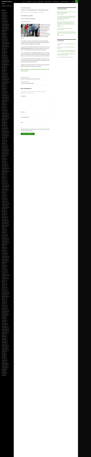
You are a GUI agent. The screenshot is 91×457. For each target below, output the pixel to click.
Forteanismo (28, 1)
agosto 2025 (4, 30)
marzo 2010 (4, 305)
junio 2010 (3, 300)
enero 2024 (4, 58)
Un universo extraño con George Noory (64, 28)
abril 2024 (3, 54)
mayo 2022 (4, 88)
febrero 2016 (4, 199)
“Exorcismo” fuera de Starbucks (27, 82)
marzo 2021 (4, 109)
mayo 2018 (4, 159)
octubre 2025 (4, 27)
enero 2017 (4, 183)
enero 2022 (4, 94)
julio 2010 (3, 299)
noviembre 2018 (4, 150)
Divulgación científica (64, 1)
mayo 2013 (4, 248)
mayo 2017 (4, 177)
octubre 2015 (4, 205)
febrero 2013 (4, 253)
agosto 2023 (4, 65)
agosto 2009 (4, 315)
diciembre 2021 (4, 95)
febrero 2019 (4, 146)
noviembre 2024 (4, 43)
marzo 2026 (4, 19)
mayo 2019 (4, 141)
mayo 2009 (4, 320)
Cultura (34, 1)
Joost (58, 57)
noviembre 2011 (4, 275)
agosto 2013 (4, 244)
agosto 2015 (4, 208)
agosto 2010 (4, 297)
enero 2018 (4, 165)
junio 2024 (3, 51)
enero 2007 (4, 361)
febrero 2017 (4, 181)
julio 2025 (3, 31)
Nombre (23, 112)
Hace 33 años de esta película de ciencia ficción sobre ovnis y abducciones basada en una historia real (66, 33)
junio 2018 (3, 158)
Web (22, 122)
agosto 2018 (4, 155)
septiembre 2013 (5, 242)
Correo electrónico (25, 117)
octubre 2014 (4, 223)
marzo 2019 (4, 144)
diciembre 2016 (4, 184)
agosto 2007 (4, 351)
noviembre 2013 (4, 239)
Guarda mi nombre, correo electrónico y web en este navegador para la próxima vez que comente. (35, 129)
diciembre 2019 (4, 131)
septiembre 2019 (5, 135)
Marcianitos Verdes (7, 1)
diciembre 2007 (4, 345)
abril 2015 (3, 214)
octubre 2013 (4, 241)
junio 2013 (3, 247)
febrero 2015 (4, 217)
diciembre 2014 (4, 220)
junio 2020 (3, 122)
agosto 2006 (4, 369)
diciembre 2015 (4, 202)
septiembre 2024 (5, 46)
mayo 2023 (4, 70)
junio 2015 (3, 211)
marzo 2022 (4, 91)
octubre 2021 (4, 98)
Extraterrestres (48, 1)
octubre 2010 (4, 294)
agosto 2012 (4, 262)
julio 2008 (3, 335)
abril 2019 (3, 143)
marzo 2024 (4, 55)
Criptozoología (56, 1)
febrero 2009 (4, 324)
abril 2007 (3, 357)
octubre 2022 (4, 80)
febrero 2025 (4, 39)
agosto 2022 (4, 83)
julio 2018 (3, 156)
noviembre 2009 (4, 311)
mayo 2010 (4, 302)
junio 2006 (3, 372)
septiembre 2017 (5, 171)
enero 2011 (4, 290)
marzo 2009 (4, 323)
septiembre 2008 (5, 332)
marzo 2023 (4, 73)
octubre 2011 (4, 277)
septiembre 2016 (5, 189)
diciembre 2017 (4, 167)
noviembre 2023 (4, 61)
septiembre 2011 (5, 278)
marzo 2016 (4, 198)
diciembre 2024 (4, 42)
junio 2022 (3, 86)
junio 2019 (3, 140)
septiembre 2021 (5, 100)
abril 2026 (3, 18)
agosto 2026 (4, 12)
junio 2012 (3, 265)
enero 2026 (4, 22)
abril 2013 (3, 250)
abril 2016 (3, 196)
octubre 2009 (4, 312)
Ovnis (24, 1)
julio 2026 (3, 13)
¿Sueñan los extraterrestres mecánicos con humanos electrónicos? (66, 51)
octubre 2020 (4, 116)
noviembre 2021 (4, 97)
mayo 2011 (4, 284)
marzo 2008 (4, 341)
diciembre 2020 (4, 113)
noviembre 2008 (4, 329)
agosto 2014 (4, 226)
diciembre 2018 (4, 149)
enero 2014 (4, 236)
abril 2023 (3, 71)
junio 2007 (3, 354)
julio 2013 (3, 245)
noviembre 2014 (4, 222)
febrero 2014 (4, 235)
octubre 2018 (4, 152)
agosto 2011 (4, 280)
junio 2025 (3, 33)
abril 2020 (3, 125)
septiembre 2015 (5, 207)
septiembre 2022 (5, 82)
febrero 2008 (4, 342)
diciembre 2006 (4, 363)
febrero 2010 (4, 306)
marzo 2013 (4, 251)
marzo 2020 (4, 126)
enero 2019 (4, 147)
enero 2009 (4, 326)
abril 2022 (3, 89)
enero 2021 (4, 112)
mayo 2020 (4, 123)
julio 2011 (3, 281)
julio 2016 (3, 192)
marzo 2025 (4, 37)
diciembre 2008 (4, 327)
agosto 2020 (4, 119)
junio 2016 (3, 193)
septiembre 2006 (5, 367)
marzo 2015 (4, 216)
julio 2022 (3, 85)
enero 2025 (4, 40)
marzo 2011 (4, 287)
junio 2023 (3, 68)
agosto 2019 (4, 137)
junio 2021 (3, 104)
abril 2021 (3, 107)
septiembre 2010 (5, 296)
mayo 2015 (4, 213)
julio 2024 (3, 49)
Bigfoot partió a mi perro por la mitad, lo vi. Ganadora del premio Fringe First (66, 12)
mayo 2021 (4, 106)
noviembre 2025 (4, 25)
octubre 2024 (4, 45)
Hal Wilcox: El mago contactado (67, 57)
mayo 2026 (4, 16)
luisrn (32, 12)
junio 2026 (3, 15)
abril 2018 (3, 161)
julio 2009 (3, 317)
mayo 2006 (4, 373)
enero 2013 (4, 254)
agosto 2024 (4, 48)
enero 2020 (4, 129)
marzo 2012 (4, 269)
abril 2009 (3, 321)
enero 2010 (4, 308)
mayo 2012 (4, 266)
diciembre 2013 (4, 238)
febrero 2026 (4, 21)
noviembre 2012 (4, 257)
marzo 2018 (4, 162)
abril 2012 (3, 268)
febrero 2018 (4, 164)
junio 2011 (3, 283)
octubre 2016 (4, 187)
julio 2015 (3, 210)
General (72, 1)
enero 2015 (4, 219)
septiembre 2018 (5, 153)
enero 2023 (4, 76)
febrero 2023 (4, 74)
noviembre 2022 (4, 79)
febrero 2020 (4, 128)
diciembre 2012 (4, 256)
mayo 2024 (4, 52)
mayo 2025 (4, 34)
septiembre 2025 (5, 28)
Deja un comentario (39, 12)
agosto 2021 (4, 101)
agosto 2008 (4, 333)
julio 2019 (3, 138)
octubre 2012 (4, 259)
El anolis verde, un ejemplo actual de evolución (30, 78)
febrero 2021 (4, 110)
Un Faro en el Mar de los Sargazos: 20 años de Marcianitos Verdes (66, 54)
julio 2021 (3, 103)
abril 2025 (3, 36)
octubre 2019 (4, 134)
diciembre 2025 (4, 24)
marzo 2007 (4, 358)
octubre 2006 (4, 366)
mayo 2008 (4, 338)
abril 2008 (3, 339)
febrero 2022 (4, 92)
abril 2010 (3, 303)
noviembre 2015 (4, 204)
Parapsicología (40, 1)
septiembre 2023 (5, 64)
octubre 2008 (4, 330)
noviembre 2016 (4, 186)
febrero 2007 (4, 360)
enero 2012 (4, 272)
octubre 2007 (4, 348)
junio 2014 (3, 229)
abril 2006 (3, 375)
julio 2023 (3, 67)
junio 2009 (3, 318)
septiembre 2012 (5, 260)
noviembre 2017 (4, 168)
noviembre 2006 (4, 364)
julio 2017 (3, 174)
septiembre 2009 (5, 314)
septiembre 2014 (5, 225)
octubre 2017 (4, 170)
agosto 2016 (4, 190)
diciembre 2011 (4, 274)
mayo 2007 (4, 355)
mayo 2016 (4, 195)
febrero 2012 (4, 271)
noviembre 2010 (4, 293)
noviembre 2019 (4, 132)
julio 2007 (3, 352)
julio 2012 (3, 263)
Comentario (23, 96)
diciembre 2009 (4, 309)
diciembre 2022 (4, 77)
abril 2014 (3, 232)
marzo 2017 (4, 180)
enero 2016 (4, 201)
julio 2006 (3, 370)
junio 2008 (3, 336)
